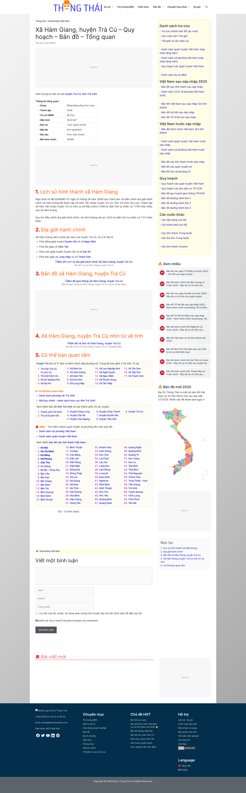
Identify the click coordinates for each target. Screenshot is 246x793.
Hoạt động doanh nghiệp (94, 728)
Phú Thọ (103, 491)
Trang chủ (40, 21)
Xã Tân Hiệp (105, 383)
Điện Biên (75, 465)
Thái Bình (133, 469)
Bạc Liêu (45, 473)
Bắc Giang (46, 481)
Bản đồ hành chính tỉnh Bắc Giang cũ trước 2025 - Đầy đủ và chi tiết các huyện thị (185, 284)
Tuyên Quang (135, 491)
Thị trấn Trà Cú (49, 368)
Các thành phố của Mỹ (174, 224)
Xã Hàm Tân (76, 375)
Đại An (87, 251)
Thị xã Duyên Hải (50, 415)
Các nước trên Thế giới (174, 36)
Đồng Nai (75, 469)
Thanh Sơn (84, 256)
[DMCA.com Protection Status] (186, 749)
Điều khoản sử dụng (187, 728)
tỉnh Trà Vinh (89, 94)
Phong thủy (88, 744)
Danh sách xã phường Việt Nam (57, 431)
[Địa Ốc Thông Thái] (77, 6)
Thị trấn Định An (49, 375)
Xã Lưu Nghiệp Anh (109, 368)
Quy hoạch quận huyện (141, 743)
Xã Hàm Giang (77, 372)
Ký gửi (197, 6)
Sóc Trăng (133, 458)
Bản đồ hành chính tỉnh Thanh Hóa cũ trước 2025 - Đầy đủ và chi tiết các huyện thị (185, 373)
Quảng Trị (133, 454)
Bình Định (46, 495)
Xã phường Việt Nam (59, 21)
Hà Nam (74, 484)
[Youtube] (47, 736)
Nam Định (104, 477)
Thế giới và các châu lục (175, 41)
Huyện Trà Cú (44, 363)
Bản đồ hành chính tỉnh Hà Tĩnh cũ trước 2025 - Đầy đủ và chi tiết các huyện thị (187, 361)
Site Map (182, 744)
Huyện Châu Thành (109, 411)
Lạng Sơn (104, 465)
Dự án (107, 6)
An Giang (46, 466)
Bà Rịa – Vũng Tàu (50, 469)
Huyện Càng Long (80, 411)
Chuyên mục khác (177, 6)
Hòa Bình (75, 495)
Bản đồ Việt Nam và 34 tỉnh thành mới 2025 (186, 339)
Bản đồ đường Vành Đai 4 (176, 207)
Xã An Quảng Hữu (50, 379)
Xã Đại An (46, 383)
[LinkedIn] (52, 736)
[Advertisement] (94, 68)
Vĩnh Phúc (134, 499)
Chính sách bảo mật (187, 724)
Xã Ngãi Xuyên (107, 372)
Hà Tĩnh (74, 488)
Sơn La (132, 462)
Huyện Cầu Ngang (80, 419)
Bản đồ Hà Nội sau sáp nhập (177, 112)
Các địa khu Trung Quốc (175, 238)
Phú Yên (103, 495)
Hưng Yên (75, 503)
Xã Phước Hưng (107, 379)
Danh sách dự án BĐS (173, 74)
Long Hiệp (65, 256)
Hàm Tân (63, 246)
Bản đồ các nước (138, 720)
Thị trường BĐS (125, 6)
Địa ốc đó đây (89, 736)
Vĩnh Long (134, 495)
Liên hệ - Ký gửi (185, 720)
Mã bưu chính (89, 748)
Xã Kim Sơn (76, 379)
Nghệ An (104, 480)
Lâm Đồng (104, 469)
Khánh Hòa (105, 447)
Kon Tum (104, 454)
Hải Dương (75, 491)
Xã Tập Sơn (134, 372)
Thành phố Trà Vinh (51, 411)
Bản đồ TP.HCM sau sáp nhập (178, 117)
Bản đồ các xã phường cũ (175, 171)
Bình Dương (47, 492)
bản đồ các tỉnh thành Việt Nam (67, 442)
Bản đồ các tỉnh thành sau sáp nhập (182, 86)
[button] (207, 7)
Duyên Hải (71, 241)
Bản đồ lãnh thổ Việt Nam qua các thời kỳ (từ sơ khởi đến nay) (186, 350)
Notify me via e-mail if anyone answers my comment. (67, 620)
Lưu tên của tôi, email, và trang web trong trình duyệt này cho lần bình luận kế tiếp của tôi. (90, 613)
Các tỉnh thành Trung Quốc (176, 233)
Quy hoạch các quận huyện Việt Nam (182, 66)
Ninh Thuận (105, 488)
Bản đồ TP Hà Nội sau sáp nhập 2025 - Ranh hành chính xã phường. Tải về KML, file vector (187, 306)
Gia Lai (73, 477)
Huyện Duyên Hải (108, 415)
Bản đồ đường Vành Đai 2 (176, 198)
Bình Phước (47, 499)
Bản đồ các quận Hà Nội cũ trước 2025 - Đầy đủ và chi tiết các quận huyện (187, 295)
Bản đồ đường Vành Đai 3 (176, 203)
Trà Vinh (132, 488)
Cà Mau (74, 451)
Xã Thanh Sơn (136, 375)
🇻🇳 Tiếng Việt (184, 765)
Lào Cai (103, 462)
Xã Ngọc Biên (106, 375)
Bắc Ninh (45, 484)
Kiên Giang (105, 451)
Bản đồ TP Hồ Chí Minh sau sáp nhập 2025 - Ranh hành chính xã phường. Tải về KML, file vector (186, 317)
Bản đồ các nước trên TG (142, 735)
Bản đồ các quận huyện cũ (176, 166)
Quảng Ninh (134, 451)
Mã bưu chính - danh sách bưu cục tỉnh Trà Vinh (67, 400)
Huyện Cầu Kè (77, 415)
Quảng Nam (105, 503)
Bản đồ (157, 6)
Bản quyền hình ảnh (187, 732)
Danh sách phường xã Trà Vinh (57, 395)
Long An (103, 473)
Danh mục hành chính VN (142, 739)
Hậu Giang (75, 499)
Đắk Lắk (74, 458)
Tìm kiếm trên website (188, 736)
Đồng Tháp (76, 473)
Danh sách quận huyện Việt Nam (58, 436)
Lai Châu (104, 458)
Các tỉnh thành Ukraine (174, 246)
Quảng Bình (105, 499)
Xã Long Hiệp (77, 383)
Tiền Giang (134, 484)
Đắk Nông (75, 462)
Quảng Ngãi (134, 447)
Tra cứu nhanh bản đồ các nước (179, 31)
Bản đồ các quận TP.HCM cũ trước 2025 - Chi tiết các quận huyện (187, 273)
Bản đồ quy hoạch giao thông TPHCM (182, 193)
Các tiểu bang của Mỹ (173, 219)
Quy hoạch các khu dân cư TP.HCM (181, 188)
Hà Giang (75, 480)
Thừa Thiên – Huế (137, 480)
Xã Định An (76, 368)
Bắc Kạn (45, 477)
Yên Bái (132, 503)
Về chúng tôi (184, 740)
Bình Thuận (76, 447)
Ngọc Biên (90, 241)
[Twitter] (42, 736)
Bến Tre (45, 488)
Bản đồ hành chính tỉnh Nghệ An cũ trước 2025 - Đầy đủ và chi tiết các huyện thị (184, 328)
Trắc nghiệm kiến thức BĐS (143, 747)
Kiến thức (143, 6)
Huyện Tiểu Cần (108, 419)
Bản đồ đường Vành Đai (141, 731)
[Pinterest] (57, 736)
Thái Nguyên (135, 473)
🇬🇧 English (183, 769)
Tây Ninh (133, 465)
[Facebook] (37, 736)
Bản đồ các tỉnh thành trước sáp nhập (182, 161)
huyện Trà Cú (73, 94)
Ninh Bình (104, 484)
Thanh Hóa (134, 477)
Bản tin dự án (89, 724)
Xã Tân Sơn (134, 368)
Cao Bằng (75, 454)
